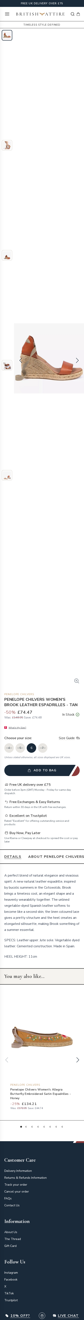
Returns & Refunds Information (25, 1178)
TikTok (9, 1293)
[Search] (72, 14)
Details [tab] (12, 856)
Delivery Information (18, 1171)
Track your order (15, 1185)
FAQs (8, 1198)
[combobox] (72, 14)
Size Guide (67, 738)
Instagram (11, 1273)
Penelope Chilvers (19, 694)
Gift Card (10, 1246)
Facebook (10, 1280)
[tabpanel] (42, 916)
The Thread (12, 1239)
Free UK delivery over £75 (42, 3)
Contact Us (12, 1205)
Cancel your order (16, 1192)
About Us (10, 1232)
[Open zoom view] (77, 681)
